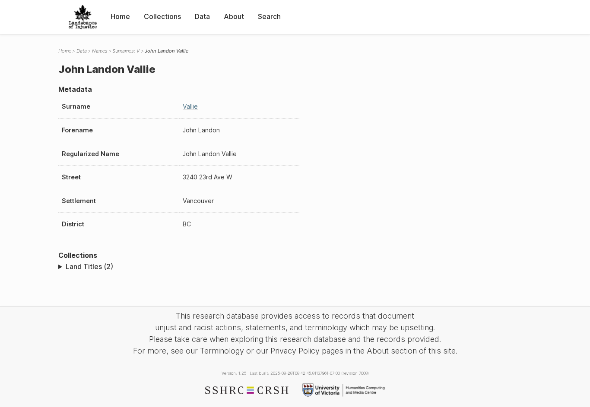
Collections (162, 16)
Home (120, 16)
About (234, 16)
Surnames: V (126, 51)
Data (202, 16)
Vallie (190, 106)
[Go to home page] (83, 17)
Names (100, 51)
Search (269, 16)
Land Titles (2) (89, 266)
